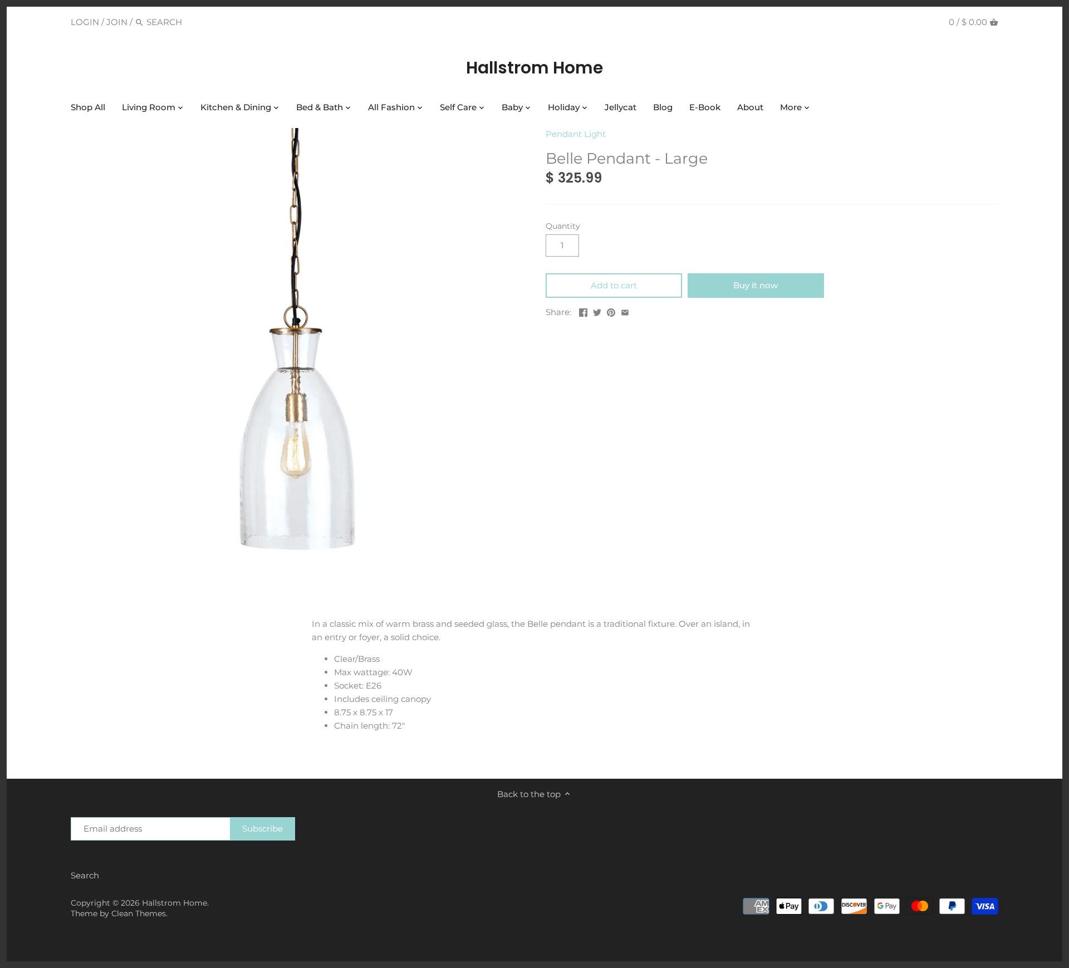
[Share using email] (625, 311)
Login (85, 22)
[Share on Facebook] (583, 311)
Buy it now (755, 285)
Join (117, 22)
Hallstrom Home (534, 68)
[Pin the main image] (611, 311)
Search (85, 875)
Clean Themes (138, 913)
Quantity (563, 226)
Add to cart (614, 285)
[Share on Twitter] (597, 311)
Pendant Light (576, 134)
